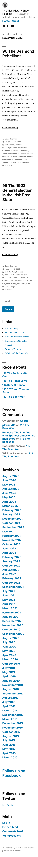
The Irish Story (11, 328)
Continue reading (12, 127)
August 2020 (10, 638)
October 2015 (11, 731)
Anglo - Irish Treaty (12, 275)
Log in (6, 822)
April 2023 (9, 552)
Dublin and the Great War (16, 353)
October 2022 (11, 565)
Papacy (30, 157)
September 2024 (13, 527)
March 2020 (10, 659)
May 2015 (8, 749)
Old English (14, 157)
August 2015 (10, 736)
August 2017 (10, 697)
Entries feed (10, 827)
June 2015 (9, 744)
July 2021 (8, 591)
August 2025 (10, 488)
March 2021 (9, 608)
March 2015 (9, 757)
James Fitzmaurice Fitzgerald (14, 154)
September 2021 (13, 586)
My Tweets (7, 805)
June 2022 (9, 574)
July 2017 (8, 702)
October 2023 (11, 544)
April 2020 (9, 655)
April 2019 (9, 676)
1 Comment (9, 165)
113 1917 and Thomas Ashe (15, 391)
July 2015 (8, 740)
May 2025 (8, 497)
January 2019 (11, 680)
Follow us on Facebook (13, 773)
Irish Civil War (10, 272)
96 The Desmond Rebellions (18, 53)
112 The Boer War (13, 396)
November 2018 (12, 685)
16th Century (10, 145)
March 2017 (9, 710)
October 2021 (11, 582)
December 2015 (12, 723)
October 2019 (11, 663)
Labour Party (11, 284)
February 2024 (11, 535)
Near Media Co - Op (14, 332)
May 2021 (8, 599)
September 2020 (13, 633)
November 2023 (12, 540)
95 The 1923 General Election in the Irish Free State (17, 192)
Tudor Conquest (23, 162)
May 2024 (8, 531)
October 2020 (11, 629)
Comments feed (12, 831)
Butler (7, 148)
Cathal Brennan (11, 139)
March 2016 (9, 719)
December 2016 (12, 714)
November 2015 (12, 727)
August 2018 (10, 689)
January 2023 (11, 561)
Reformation (17, 160)
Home (6, 21)
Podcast (19, 145)
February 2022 (11, 578)
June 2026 (9, 480)
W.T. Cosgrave (11, 287)
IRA (22, 281)
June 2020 (9, 646)
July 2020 (8, 642)
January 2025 (11, 514)
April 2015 (9, 753)
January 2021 (11, 616)
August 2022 (10, 569)
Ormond (22, 157)
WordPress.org (11, 835)
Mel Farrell (21, 284)
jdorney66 (9, 425)
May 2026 (8, 484)
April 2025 (9, 501)
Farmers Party (15, 281)
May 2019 (8, 672)
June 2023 (9, 548)
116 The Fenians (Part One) (16, 375)
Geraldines (24, 151)
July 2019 (8, 668)
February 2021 (11, 612)
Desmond (6, 151)
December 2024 (12, 518)
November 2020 (12, 625)
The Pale (13, 162)
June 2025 (9, 493)
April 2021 (9, 603)
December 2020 (12, 621)
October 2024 (11, 522)
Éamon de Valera (18, 278)
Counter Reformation (18, 148)
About (15, 21)
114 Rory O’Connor (14, 385)
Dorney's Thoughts (13, 349)
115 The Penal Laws (14, 380)
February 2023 (11, 557)
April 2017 (9, 706)
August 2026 (10, 476)
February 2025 (11, 510)
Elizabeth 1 (15, 151)
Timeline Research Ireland (17, 336)
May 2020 (8, 650)
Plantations (6, 160)
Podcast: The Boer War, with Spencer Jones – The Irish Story (18, 435)
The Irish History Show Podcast (14, 848)
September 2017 (13, 693)
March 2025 (10, 505)
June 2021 (9, 595)
